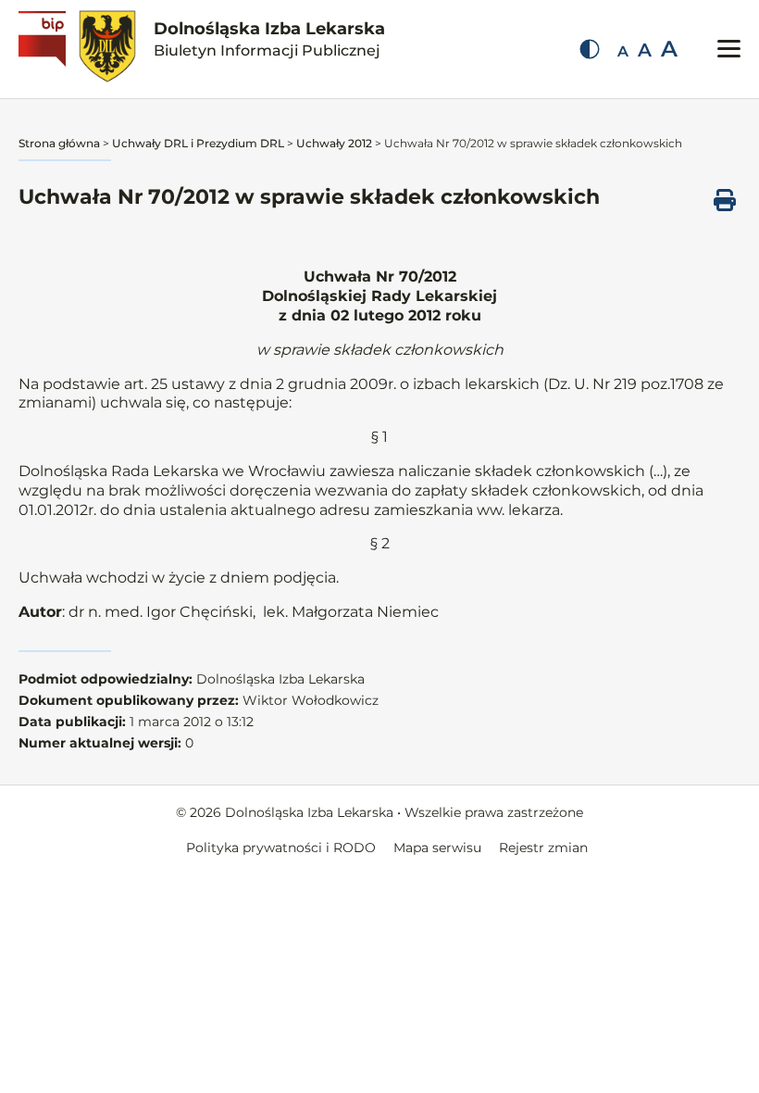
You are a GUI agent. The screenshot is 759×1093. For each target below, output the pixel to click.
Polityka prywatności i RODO (281, 847)
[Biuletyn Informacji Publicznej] (44, 49)
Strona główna (59, 143)
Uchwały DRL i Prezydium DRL (198, 143)
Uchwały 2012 (334, 143)
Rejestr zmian (543, 847)
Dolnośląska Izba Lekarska (269, 39)
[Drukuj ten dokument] (724, 200)
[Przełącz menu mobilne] (728, 48)
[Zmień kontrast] (590, 49)
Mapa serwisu (437, 847)
